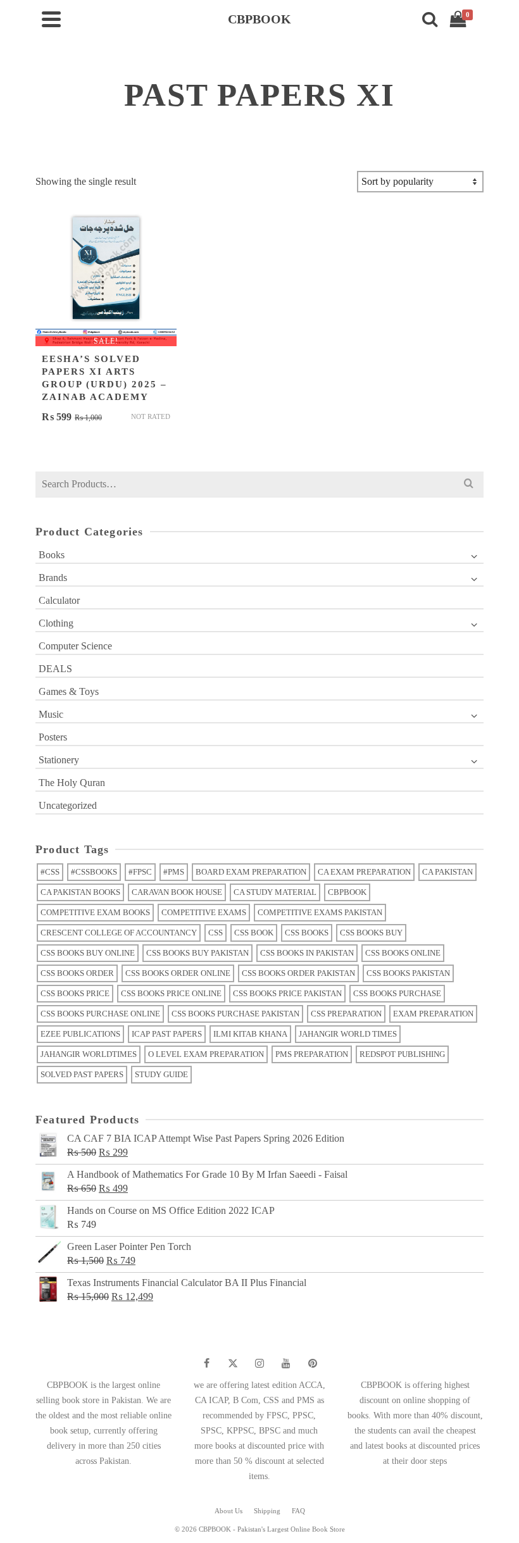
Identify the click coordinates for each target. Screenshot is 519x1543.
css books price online (171, 993)
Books (52, 554)
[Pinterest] (313, 1363)
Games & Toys (69, 691)
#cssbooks (94, 872)
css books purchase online (100, 1013)
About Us (228, 1511)
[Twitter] (233, 1363)
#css (50, 872)
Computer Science (75, 645)
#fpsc (140, 872)
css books (306, 932)
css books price (75, 993)
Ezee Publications (80, 1034)
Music (51, 714)
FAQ (298, 1511)
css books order (77, 973)
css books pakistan (408, 973)
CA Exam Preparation (364, 872)
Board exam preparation (251, 872)
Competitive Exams (203, 912)
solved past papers (82, 1074)
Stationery (59, 759)
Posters (53, 737)
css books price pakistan (287, 993)
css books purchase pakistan (235, 1013)
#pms (173, 872)
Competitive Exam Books (95, 912)
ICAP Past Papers (167, 1034)
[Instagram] (259, 1363)
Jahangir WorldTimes (89, 1054)
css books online (403, 953)
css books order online (177, 973)
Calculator (59, 600)
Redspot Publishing (402, 1054)
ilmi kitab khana (250, 1034)
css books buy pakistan (197, 953)
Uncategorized (68, 805)
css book (253, 932)
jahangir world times (348, 1034)
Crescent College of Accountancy (119, 932)
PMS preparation (311, 1054)
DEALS (55, 668)
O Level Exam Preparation (206, 1054)
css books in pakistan (307, 953)
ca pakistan (447, 872)
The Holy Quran (72, 782)
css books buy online (88, 953)
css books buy (371, 932)
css (215, 932)
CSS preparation (346, 1013)
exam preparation (433, 1013)
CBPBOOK (347, 892)
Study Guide (161, 1074)
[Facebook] (206, 1363)
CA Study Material (275, 892)
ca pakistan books (80, 892)
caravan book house (177, 892)
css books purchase (397, 993)
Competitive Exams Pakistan (320, 912)
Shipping (267, 1511)
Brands (53, 577)
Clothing (56, 623)
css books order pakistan (298, 973)
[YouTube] (286, 1363)
